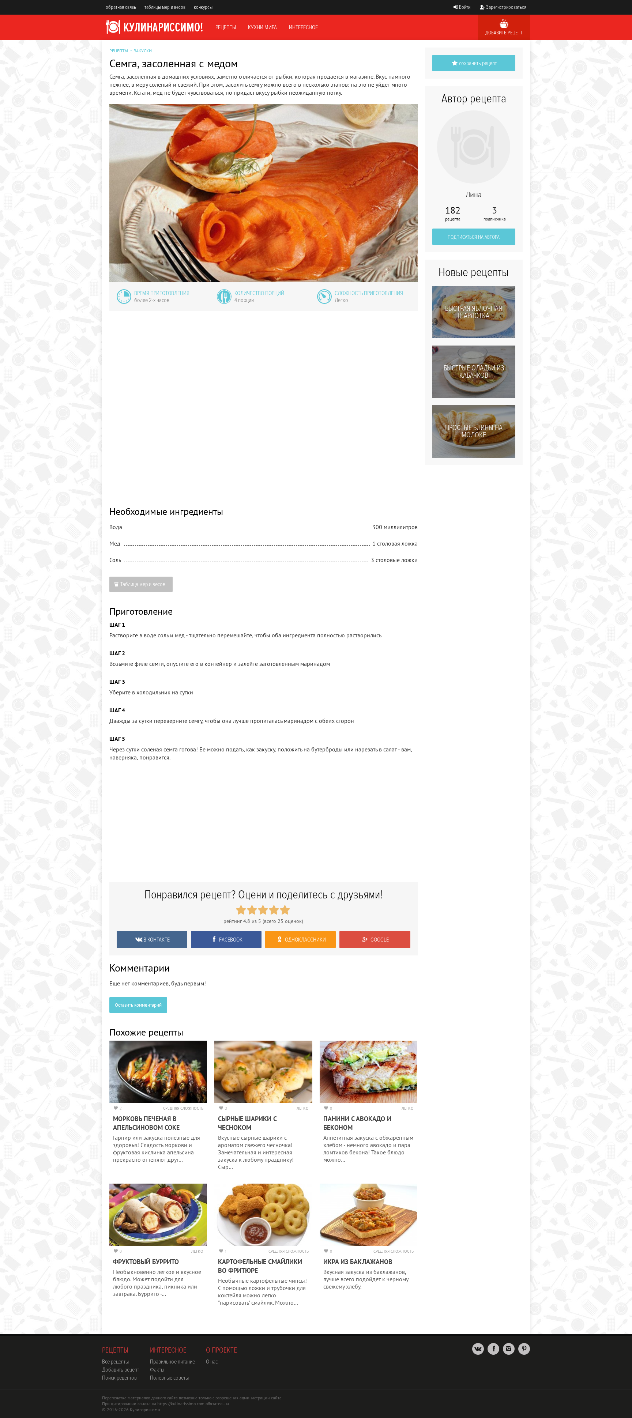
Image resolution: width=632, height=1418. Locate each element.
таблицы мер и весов (164, 7)
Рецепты (225, 27)
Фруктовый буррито (146, 1261)
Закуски (143, 50)
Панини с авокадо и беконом (357, 1123)
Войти (464, 7)
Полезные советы (169, 1377)
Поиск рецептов (119, 1377)
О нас (212, 1361)
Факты (157, 1369)
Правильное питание (172, 1361)
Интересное (303, 27)
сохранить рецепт (478, 63)
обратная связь (121, 7)
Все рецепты (115, 1361)
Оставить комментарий (138, 1005)
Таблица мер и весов (142, 584)
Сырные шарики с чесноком (247, 1123)
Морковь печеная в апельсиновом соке (146, 1123)
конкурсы (203, 7)
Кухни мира (262, 27)
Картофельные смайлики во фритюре (260, 1266)
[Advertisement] (263, 403)
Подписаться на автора (474, 237)
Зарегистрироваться (506, 7)
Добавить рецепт (504, 33)
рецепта (452, 213)
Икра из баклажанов (357, 1261)
